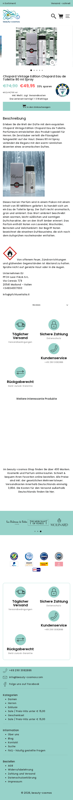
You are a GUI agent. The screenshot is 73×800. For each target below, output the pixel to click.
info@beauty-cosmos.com (26, 677)
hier (52, 491)
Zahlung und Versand (21, 773)
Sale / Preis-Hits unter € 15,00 (26, 711)
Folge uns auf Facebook (24, 684)
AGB (10, 765)
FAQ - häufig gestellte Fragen (26, 750)
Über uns (13, 734)
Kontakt (13, 742)
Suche (12, 746)
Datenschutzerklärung (22, 777)
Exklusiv (13, 707)
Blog (10, 738)
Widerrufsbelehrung (20, 769)
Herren (12, 703)
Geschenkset (16, 715)
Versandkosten (37, 95)
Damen (12, 699)
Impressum (15, 781)
